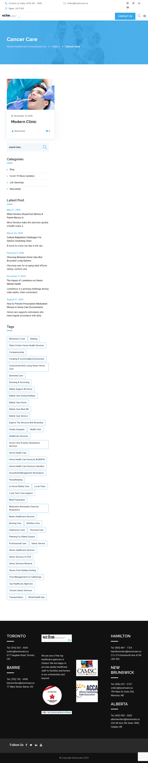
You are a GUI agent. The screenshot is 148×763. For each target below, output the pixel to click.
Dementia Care (16, 375)
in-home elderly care (19, 486)
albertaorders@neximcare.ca (125, 719)
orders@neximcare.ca (77, 3)
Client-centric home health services (26, 345)
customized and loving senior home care (27, 367)
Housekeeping (16, 479)
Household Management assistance (26, 473)
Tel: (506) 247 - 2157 (121, 684)
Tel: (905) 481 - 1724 (121, 647)
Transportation (16, 597)
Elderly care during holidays (22, 395)
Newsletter (15, 189)
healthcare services (18, 436)
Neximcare (19, 131)
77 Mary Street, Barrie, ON (20, 686)
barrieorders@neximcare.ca (20, 683)
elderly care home (18, 402)
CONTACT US (125, 16)
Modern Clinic (24, 122)
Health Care (35, 429)
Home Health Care (18, 453)
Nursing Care (15, 523)
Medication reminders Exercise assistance (24, 508)
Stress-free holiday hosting (22, 570)
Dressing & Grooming (19, 382)
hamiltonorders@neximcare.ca (126, 651)
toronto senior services (20, 590)
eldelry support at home (20, 389)
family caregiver (17, 429)
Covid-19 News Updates (22, 176)
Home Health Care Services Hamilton (26, 466)
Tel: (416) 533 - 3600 (17, 647)
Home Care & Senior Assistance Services (24, 444)
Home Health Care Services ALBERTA (27, 459)
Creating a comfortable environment (26, 359)
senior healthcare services (22, 550)
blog (12, 169)
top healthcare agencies (21, 583)
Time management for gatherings (25, 577)
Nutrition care (33, 523)
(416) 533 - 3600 (34, 3)
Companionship (16, 352)
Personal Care (37, 530)
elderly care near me (19, 409)
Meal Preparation (17, 500)
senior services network (20, 563)
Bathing (33, 338)
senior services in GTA (20, 557)
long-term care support (21, 493)
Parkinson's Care (17, 530)
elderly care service (18, 416)
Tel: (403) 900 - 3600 (121, 715)
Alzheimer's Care (17, 338)
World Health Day (36, 597)
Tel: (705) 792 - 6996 (17, 679)
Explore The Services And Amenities (26, 422)
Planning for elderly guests (22, 536)
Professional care (17, 543)
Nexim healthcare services (22, 516)
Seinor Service (38, 543)
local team (40, 486)
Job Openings (17, 182)
